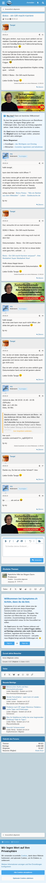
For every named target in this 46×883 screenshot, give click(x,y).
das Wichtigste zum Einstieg (26, 144)
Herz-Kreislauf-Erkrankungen (16, 693)
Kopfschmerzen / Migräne (15, 732)
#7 (42, 466)
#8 (42, 496)
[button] (6, 541)
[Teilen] (39, 34)
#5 (42, 350)
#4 (42, 315)
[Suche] (43, 3)
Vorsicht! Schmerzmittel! (15, 727)
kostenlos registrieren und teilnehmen (29, 147)
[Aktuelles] (37, 3)
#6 (42, 396)
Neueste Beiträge (9, 682)
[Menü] (3, 3)
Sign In (9, 643)
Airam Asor (39, 751)
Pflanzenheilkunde (12, 724)
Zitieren (40, 87)
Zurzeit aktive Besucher (12, 653)
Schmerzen (10, 714)
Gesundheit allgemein (20, 579)
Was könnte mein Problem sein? (17, 704)
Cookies (6, 842)
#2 (42, 163)
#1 (42, 34)
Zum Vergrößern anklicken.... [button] (23, 431)
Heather (10, 579)
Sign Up (25, 643)
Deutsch (16, 842)
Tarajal (6, 19)
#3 (42, 221)
